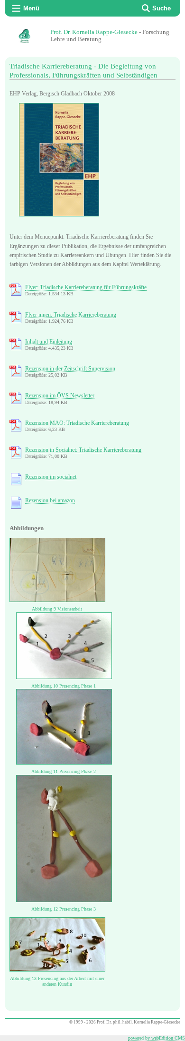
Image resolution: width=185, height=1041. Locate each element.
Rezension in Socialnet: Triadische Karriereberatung (83, 450)
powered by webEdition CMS (156, 1038)
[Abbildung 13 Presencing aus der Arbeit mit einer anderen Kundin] (57, 969)
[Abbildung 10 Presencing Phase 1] (64, 677)
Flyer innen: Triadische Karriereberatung (70, 315)
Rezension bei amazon (50, 500)
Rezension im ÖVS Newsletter (59, 395)
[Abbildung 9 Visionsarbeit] (57, 600)
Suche (161, 8)
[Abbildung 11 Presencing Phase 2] (64, 763)
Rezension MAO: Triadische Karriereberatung (77, 423)
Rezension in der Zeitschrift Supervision (70, 368)
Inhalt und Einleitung (48, 341)
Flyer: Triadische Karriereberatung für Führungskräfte (86, 287)
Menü (31, 8)
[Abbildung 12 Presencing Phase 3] (64, 900)
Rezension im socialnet (50, 477)
